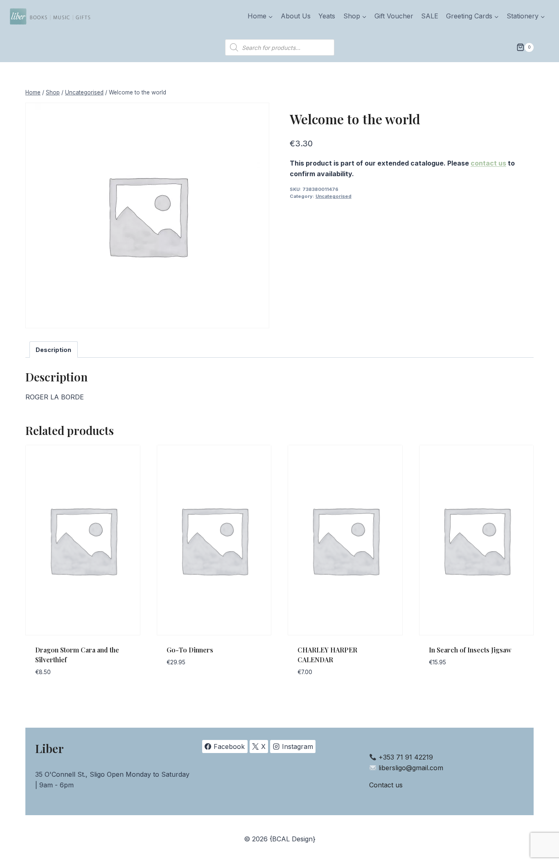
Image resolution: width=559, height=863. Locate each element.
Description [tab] (53, 349)
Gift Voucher (393, 16)
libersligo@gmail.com (411, 768)
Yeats (326, 16)
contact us (488, 163)
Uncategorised (334, 196)
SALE (429, 16)
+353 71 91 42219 (406, 757)
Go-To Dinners (190, 650)
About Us (296, 16)
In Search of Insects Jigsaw (470, 650)
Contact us (386, 785)
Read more (184, 687)
